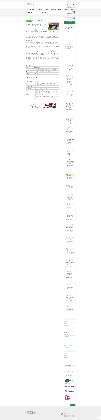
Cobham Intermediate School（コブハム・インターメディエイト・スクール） (70, 220)
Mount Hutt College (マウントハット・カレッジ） (69, 298)
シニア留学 (66, 343)
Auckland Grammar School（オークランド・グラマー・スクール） (70, 61)
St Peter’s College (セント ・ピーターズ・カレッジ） (70, 116)
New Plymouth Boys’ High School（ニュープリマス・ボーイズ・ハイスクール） (70, 150)
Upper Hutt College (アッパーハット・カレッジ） (69, 168)
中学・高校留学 (66, 325)
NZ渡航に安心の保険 (67, 383)
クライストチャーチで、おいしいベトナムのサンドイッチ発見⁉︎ (69, 375)
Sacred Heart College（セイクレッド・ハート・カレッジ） (70, 110)
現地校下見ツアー (68, 48)
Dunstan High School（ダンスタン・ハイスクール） (70, 306)
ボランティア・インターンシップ (69, 345)
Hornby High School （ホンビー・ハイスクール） (70, 228)
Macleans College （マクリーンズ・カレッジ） (70, 87)
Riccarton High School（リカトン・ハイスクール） (69, 246)
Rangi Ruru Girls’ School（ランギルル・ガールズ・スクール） (69, 242)
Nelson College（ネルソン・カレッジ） (69, 175)
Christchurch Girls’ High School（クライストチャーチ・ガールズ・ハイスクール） (70, 216)
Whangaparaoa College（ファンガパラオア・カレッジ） (69, 132)
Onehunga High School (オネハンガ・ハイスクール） (70, 95)
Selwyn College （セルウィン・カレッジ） (70, 113)
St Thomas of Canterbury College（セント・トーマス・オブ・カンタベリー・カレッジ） (70, 267)
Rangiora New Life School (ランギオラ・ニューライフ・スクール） (70, 292)
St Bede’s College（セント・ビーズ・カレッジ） (69, 260)
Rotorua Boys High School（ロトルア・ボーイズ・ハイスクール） (70, 143)
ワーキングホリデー (67, 336)
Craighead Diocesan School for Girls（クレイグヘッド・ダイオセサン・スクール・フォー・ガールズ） (69, 302)
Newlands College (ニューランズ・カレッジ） (70, 166)
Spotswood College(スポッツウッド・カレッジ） (69, 146)
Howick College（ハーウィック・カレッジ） (69, 82)
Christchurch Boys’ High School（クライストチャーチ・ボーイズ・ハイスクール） (70, 211)
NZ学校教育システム (69, 33)
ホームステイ (66, 332)
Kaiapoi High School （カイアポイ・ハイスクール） (70, 281)
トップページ (66, 321)
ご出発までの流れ (68, 50)
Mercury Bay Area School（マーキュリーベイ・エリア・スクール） (70, 136)
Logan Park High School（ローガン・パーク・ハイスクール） (69, 310)
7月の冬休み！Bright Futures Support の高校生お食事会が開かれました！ (69, 372)
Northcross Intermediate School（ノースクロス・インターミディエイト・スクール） (70, 91)
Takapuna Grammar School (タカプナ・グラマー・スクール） (69, 120)
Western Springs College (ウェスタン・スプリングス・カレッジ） (70, 124)
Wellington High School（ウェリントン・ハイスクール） (69, 172)
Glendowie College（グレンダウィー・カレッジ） (70, 76)
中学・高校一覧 (68, 58)
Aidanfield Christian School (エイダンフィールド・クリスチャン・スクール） (69, 182)
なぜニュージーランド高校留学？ (70, 38)
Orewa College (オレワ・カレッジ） (70, 98)
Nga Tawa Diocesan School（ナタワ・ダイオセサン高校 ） (70, 159)
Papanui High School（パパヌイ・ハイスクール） (70, 235)
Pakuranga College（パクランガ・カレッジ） (70, 101)
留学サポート (66, 353)
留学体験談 (66, 357)
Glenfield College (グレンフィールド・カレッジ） (70, 79)
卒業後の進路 (68, 44)
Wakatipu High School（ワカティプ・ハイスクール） (69, 314)
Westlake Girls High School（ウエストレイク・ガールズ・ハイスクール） (69, 128)
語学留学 (65, 323)
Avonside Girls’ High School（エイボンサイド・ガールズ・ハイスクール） (69, 187)
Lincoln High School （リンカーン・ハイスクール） (70, 284)
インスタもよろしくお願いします (69, 392)
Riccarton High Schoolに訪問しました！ (69, 368)
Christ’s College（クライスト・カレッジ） (69, 208)
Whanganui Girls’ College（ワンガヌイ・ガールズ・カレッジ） (70, 162)
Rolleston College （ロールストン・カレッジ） (70, 295)
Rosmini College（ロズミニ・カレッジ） (70, 107)
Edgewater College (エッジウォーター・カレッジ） (69, 73)
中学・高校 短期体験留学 (69, 46)
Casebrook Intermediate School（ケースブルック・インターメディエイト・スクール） (69, 198)
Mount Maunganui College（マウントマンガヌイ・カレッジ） (70, 139)
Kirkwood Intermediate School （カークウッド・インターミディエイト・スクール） (70, 231)
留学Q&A (65, 355)
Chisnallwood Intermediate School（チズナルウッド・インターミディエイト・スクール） (70, 204)
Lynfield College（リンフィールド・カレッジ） (70, 84)
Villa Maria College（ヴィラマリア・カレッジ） (70, 271)
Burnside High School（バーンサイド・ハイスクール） (70, 191)
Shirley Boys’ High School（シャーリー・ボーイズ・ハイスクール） (70, 253)
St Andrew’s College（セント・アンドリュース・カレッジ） (69, 257)
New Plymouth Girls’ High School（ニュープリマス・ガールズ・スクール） (70, 154)
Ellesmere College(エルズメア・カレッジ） (70, 278)
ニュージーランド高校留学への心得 (70, 31)
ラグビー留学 (66, 334)
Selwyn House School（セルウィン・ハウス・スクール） (70, 249)
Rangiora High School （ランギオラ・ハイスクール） (69, 288)
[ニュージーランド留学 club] (30, 4)
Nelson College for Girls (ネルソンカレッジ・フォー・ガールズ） (70, 178)
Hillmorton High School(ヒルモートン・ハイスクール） (70, 225)
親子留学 (65, 338)
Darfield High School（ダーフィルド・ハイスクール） (70, 274)
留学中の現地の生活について (70, 41)
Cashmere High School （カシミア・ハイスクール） (69, 194)
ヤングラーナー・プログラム (70, 55)
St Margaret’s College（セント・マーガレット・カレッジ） (70, 263)
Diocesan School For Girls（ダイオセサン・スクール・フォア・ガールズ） (70, 69)
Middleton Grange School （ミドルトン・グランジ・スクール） (70, 238)
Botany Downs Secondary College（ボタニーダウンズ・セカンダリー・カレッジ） (70, 65)
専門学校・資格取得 (67, 330)
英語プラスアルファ (67, 347)
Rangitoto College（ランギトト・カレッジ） (69, 104)
